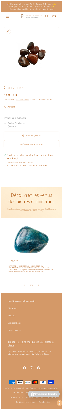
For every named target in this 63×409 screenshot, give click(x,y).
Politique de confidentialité (21, 397)
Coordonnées (44, 402)
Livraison (12, 308)
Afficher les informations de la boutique (27, 165)
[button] (7, 16)
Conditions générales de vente (21, 301)
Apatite (13, 261)
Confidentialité (14, 323)
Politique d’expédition (25, 402)
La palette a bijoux (21, 388)
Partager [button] (11, 107)
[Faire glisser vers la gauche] (24, 285)
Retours (11, 315)
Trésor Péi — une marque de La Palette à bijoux (31, 344)
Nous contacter (14, 330)
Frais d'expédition (22, 99)
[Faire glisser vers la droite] (38, 285)
